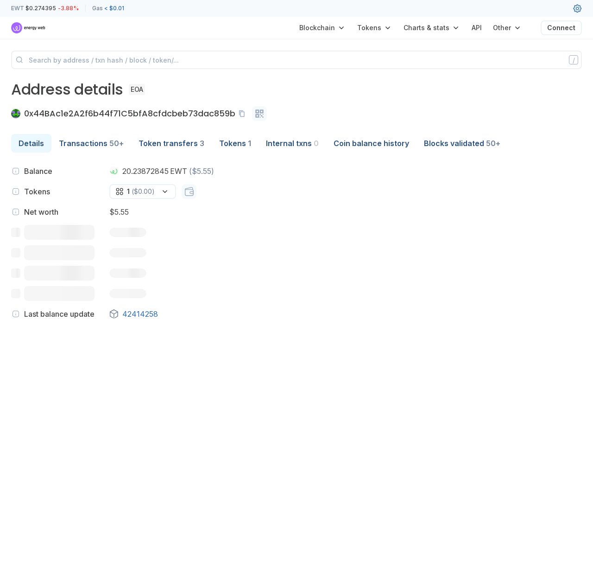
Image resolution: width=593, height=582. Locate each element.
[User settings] (577, 8)
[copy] (243, 113)
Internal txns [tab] (292, 143)
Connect (561, 28)
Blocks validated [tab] (462, 143)
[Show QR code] (259, 113)
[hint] (15, 171)
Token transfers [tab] (171, 143)
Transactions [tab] (91, 143)
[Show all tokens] (189, 191)
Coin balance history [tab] (371, 143)
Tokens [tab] (235, 143)
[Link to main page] (28, 27)
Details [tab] (31, 143)
